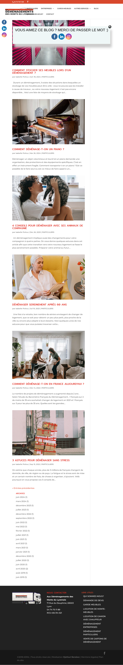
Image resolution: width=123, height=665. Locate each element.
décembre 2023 (23, 505)
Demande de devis (93, 600)
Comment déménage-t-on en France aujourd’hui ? (48, 384)
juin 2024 (20, 497)
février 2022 (21, 531)
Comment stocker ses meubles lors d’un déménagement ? (41, 71)
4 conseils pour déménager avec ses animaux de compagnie (47, 226)
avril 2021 (20, 543)
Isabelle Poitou (22, 77)
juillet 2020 (21, 560)
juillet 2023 (21, 510)
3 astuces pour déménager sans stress (41, 460)
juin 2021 (20, 539)
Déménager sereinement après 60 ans (39, 304)
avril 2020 (20, 569)
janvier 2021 (21, 552)
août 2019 (20, 573)
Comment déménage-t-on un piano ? (38, 149)
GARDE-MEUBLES (64, 9)
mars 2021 (21, 548)
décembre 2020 (23, 556)
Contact (50, 14)
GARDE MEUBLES (92, 604)
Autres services (81, 9)
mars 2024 (21, 501)
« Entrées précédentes (23, 488)
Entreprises (46, 9)
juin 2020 (20, 564)
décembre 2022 (23, 514)
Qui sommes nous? (93, 596)
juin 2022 (20, 522)
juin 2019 (20, 577)
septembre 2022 (24, 518)
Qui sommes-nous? (35, 14)
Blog (96, 9)
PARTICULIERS (32, 9)
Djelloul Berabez (71, 657)
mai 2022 (20, 526)
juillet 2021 (21, 535)
